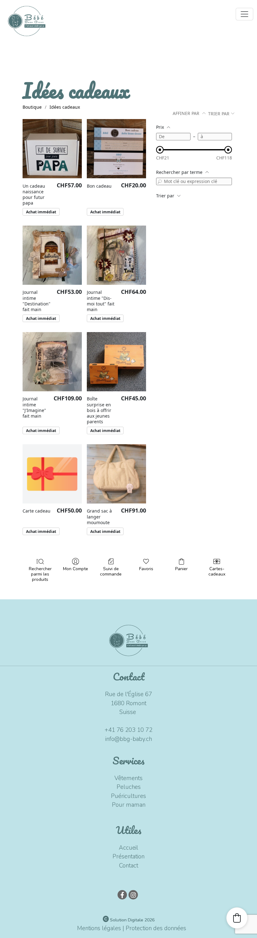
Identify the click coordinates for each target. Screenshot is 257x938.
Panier (181, 569)
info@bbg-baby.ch (128, 739)
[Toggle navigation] (244, 14)
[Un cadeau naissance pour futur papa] (52, 148)
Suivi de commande (111, 571)
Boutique (32, 107)
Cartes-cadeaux (216, 571)
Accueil (128, 848)
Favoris (146, 569)
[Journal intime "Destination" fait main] (52, 255)
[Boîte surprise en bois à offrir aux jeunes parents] (116, 361)
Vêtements (128, 778)
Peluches (129, 787)
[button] (237, 918)
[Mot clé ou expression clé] (160, 181)
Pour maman (128, 805)
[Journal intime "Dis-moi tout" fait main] (116, 255)
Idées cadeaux (65, 107)
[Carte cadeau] (52, 473)
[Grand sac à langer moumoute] (116, 473)
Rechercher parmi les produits (40, 574)
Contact (128, 866)
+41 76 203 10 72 (128, 730)
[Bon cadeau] (116, 148)
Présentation (128, 856)
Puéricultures (128, 796)
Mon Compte (75, 569)
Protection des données (156, 928)
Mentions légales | (100, 928)
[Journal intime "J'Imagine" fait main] (52, 361)
